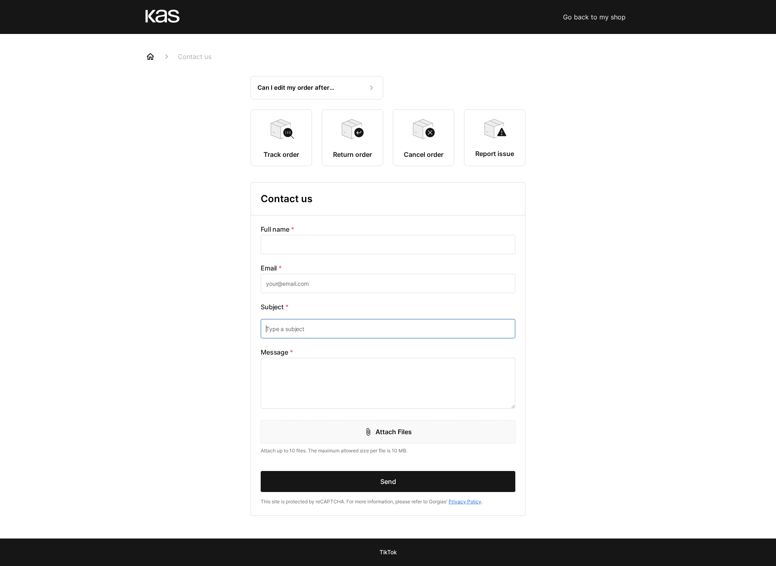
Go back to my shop (594, 17)
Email (271, 268)
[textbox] (388, 244)
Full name (277, 229)
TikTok (388, 552)
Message (277, 352)
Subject (275, 307)
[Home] (150, 56)
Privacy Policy (465, 501)
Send (388, 481)
